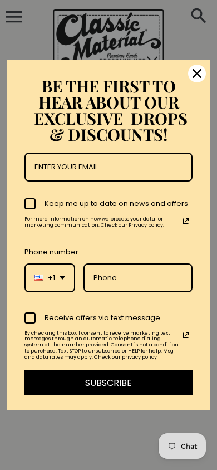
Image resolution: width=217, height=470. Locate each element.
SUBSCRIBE (108, 382)
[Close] (197, 73)
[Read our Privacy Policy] (186, 221)
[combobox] (49, 277)
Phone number (51, 252)
